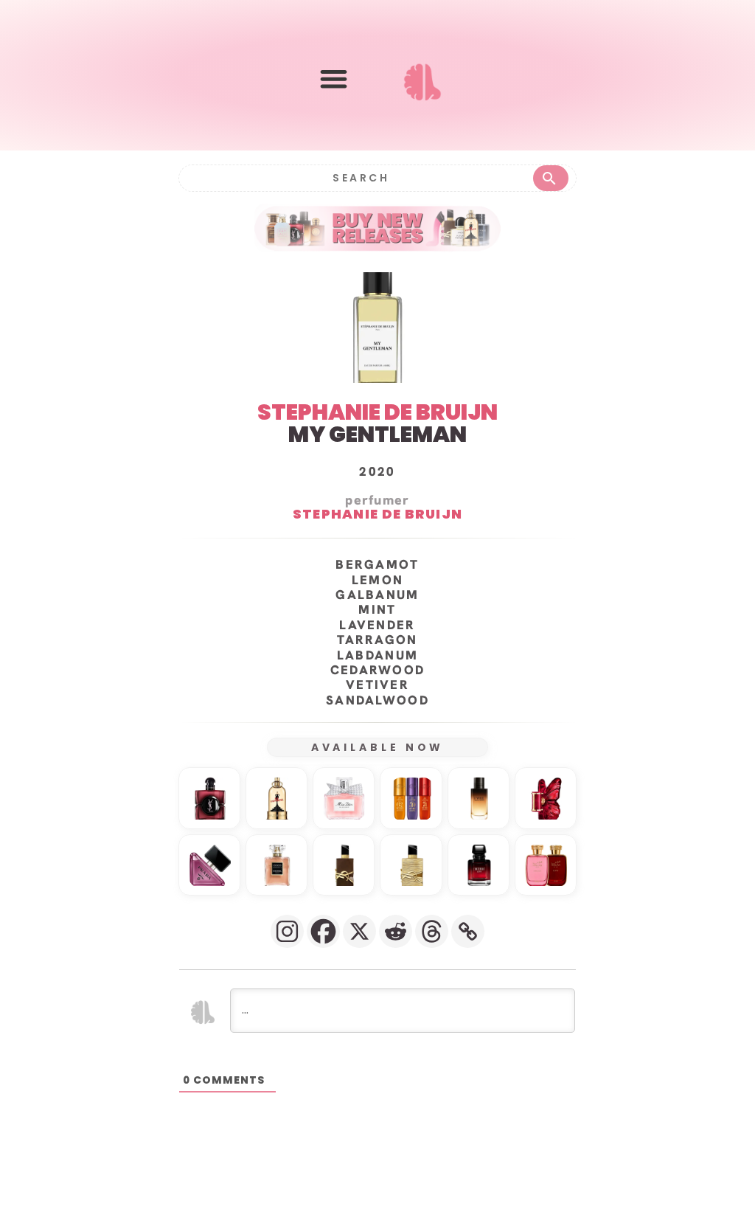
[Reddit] (395, 931)
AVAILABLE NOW (378, 747)
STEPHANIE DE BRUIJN (377, 412)
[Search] (550, 178)
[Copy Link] (467, 931)
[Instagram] (287, 931)
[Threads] (431, 931)
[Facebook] (323, 931)
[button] (333, 78)
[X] (359, 931)
